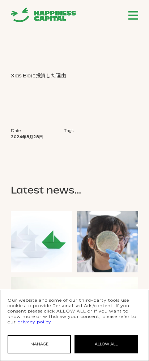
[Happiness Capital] (43, 15)
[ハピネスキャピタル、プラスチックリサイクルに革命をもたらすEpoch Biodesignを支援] (107, 241)
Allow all (106, 344)
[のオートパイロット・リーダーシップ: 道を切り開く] (41, 241)
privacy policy (34, 321)
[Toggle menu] (133, 15)
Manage (39, 344)
